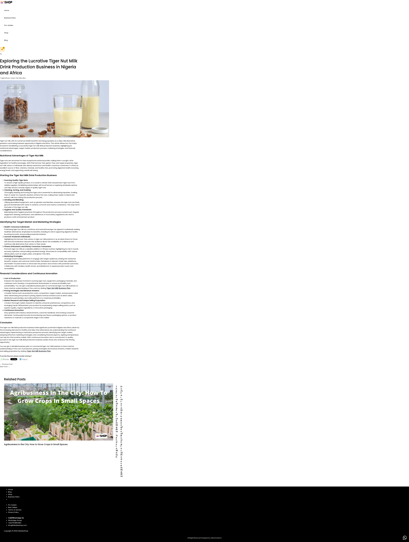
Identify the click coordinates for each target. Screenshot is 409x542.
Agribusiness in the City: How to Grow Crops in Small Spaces (36, 444)
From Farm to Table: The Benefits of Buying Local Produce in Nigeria (122, 431)
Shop (6, 33)
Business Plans (10, 18)
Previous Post (6, 364)
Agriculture (5, 78)
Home (6, 10)
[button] (1, 54)
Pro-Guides (8, 25)
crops (12, 78)
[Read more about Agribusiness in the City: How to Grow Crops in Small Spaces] (58, 440)
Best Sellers (12, 507)
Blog (6, 40)
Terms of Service (14, 510)
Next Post (5, 366)
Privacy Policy (13, 512)
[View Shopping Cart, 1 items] (2, 49)
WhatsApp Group (15, 520)
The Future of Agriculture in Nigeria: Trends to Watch (117, 421)
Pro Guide (12, 505)
